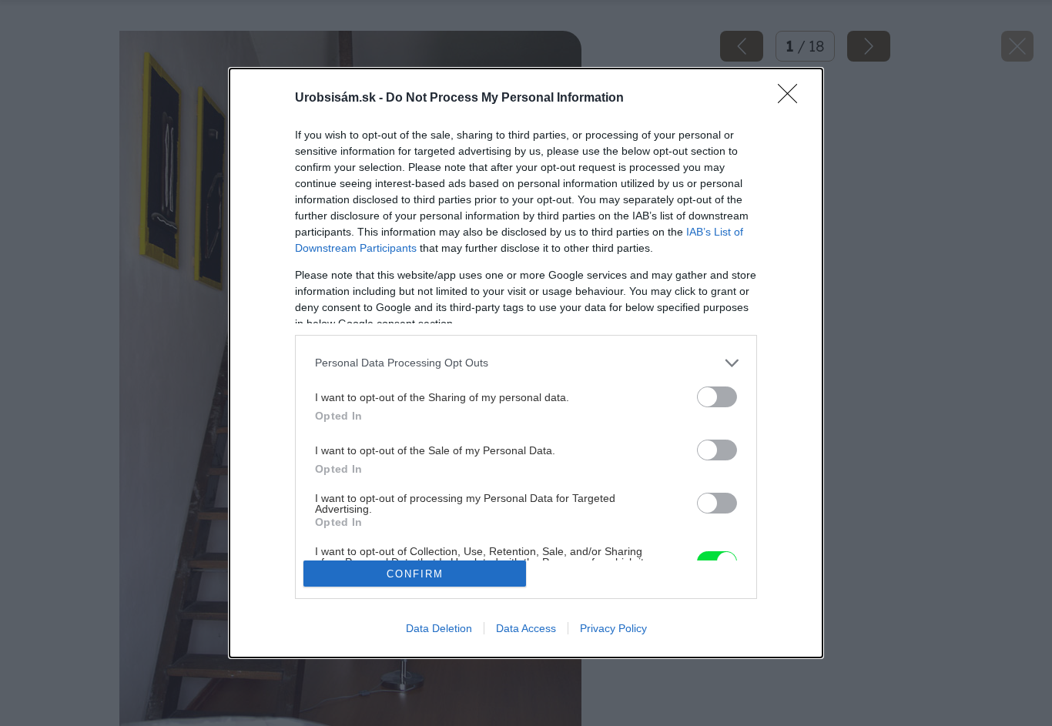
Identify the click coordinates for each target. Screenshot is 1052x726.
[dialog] (526, 363)
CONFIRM (415, 574)
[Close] (792, 98)
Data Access (526, 628)
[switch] (717, 396)
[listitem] (526, 363)
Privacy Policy (613, 628)
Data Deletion (439, 628)
